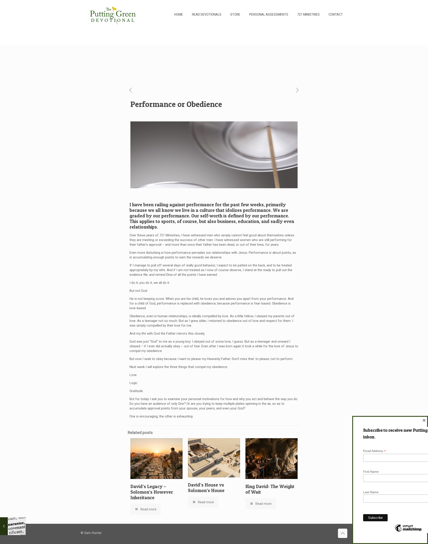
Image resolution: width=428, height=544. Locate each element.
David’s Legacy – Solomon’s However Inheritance (151, 492)
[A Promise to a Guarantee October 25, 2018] (13, 526)
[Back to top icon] (342, 533)
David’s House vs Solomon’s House (206, 487)
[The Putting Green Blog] (113, 14)
